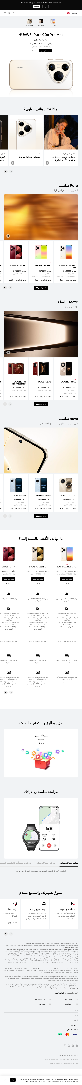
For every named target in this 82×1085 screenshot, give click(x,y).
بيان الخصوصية (54, 1059)
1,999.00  (47, 502)
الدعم (76, 1020)
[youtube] (69, 1046)
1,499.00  (72, 502)
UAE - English (62, 1055)
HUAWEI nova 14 (20, 496)
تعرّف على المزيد (45, 51)
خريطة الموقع (74, 1059)
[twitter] (73, 1046)
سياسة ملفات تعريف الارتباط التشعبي (35, 1081)
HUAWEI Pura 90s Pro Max (41, 34)
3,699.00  (72, 390)
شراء (33, 51)
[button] (13, 13)
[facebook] (77, 1046)
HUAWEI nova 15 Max (68, 496)
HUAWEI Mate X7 (44, 382)
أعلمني (11, 280)
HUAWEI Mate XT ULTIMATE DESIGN (19, 383)
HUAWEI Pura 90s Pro (42, 265)
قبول (13, 1080)
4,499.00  (34, 44)
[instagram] (65, 1046)
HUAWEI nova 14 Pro (43, 496)
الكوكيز (46, 1059)
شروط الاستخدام (64, 1059)
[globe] (77, 1055)
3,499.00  (47, 274)
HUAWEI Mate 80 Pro (68, 382)
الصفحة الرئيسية (72, 993)
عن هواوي (74, 1025)
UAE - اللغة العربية (71, 1055)
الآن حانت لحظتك (41, 39)
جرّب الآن (41, 743)
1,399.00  (22, 502)
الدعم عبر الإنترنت (12, 923)
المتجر (76, 1016)
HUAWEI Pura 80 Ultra (37, 567)
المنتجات (75, 1011)
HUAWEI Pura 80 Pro (18, 265)
